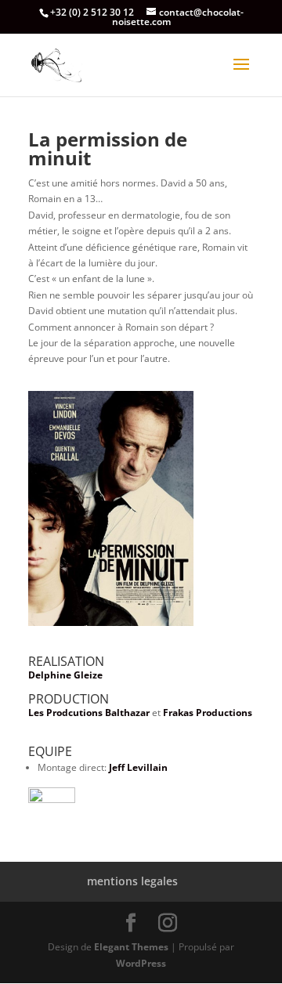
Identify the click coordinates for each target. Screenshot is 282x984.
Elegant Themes (131, 946)
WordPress (141, 963)
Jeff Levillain (138, 767)
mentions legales (132, 881)
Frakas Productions (207, 712)
